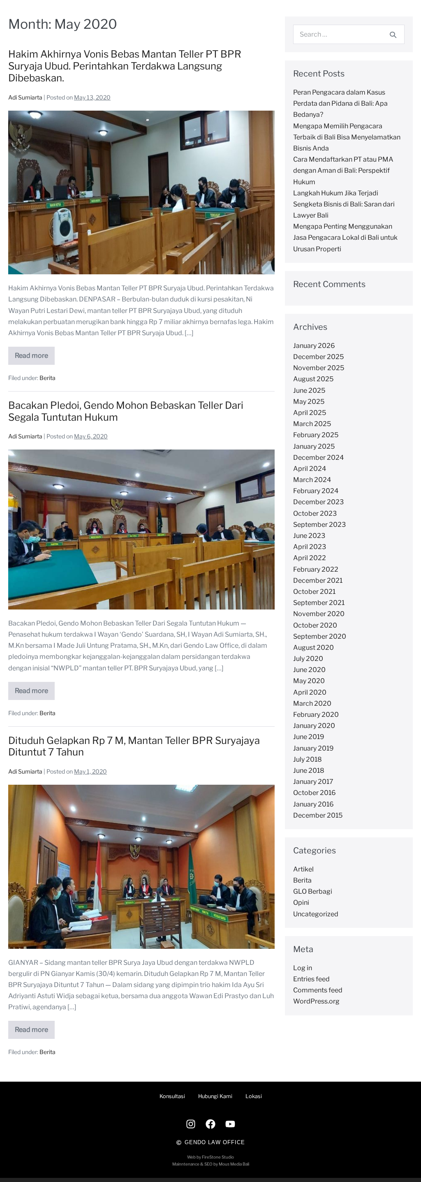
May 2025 (308, 402)
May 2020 (309, 681)
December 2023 (318, 502)
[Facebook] (210, 1124)
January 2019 (313, 748)
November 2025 (318, 368)
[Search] (393, 34)
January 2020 (314, 726)
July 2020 (308, 659)
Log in (302, 968)
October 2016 (314, 793)
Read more (35, 353)
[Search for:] (349, 34)
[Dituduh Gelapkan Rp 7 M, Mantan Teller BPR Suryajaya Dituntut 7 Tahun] (141, 867)
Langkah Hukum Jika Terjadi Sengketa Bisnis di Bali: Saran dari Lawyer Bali (344, 204)
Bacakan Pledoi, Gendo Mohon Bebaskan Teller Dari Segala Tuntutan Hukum (125, 411)
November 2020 (319, 614)
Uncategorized (315, 914)
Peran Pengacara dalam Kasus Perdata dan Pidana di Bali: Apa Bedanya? (340, 103)
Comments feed (317, 990)
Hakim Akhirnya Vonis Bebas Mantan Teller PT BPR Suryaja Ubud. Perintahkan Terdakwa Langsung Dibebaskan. (124, 66)
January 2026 (314, 346)
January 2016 (313, 804)
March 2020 (312, 703)
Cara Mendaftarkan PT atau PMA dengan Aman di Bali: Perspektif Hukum (343, 170)
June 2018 (308, 770)
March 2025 (312, 424)
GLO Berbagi (312, 891)
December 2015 (317, 815)
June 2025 (309, 390)
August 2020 (313, 647)
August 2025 (313, 379)
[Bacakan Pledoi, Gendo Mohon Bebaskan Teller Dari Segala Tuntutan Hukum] (141, 530)
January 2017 (313, 782)
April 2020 (309, 692)
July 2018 (307, 759)
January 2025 (314, 446)
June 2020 (309, 670)
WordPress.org (316, 1001)
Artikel (303, 869)
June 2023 (309, 536)
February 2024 (315, 491)
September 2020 (319, 636)
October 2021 (314, 592)
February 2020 (316, 714)
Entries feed (311, 979)
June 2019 (308, 737)
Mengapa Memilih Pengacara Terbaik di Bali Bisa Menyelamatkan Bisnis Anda (346, 137)
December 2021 (317, 580)
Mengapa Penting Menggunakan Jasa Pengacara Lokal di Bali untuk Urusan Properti (345, 237)
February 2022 (315, 569)
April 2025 (309, 413)
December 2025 (318, 357)
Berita (47, 377)
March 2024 (312, 480)
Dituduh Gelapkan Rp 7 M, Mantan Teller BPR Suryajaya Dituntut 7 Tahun (134, 746)
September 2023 (319, 524)
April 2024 (309, 469)
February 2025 (315, 435)
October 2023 (315, 513)
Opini (301, 902)
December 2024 (318, 457)
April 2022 (309, 558)
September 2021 (319, 603)
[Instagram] (191, 1124)
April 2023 (309, 547)
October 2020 (315, 625)
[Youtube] (230, 1124)
